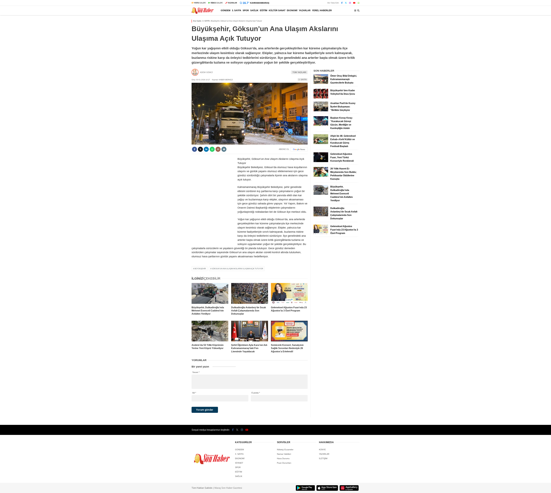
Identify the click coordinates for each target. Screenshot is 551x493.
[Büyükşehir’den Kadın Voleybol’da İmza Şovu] (321, 98)
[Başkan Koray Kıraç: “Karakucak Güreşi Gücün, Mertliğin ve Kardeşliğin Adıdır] (321, 125)
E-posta (256, 393)
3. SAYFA (236, 10)
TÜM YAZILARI (299, 72)
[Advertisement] (213, 200)
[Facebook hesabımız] (342, 3)
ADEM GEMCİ (206, 72)
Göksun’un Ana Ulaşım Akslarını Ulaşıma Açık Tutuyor (237, 269)
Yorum (195, 372)
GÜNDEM (225, 10)
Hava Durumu (283, 458)
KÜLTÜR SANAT (277, 10)
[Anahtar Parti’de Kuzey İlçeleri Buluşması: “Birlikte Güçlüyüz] (321, 110)
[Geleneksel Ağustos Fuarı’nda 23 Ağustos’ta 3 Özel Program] (289, 293)
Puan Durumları (284, 463)
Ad (194, 393)
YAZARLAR (305, 10)
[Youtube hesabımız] (354, 3)
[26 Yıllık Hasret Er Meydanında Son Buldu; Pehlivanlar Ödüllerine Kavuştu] (321, 176)
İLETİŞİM (323, 458)
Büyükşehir (200, 269)
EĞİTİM (263, 10)
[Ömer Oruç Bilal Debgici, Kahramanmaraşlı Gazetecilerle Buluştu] (321, 83)
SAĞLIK (254, 10)
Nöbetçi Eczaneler (285, 449)
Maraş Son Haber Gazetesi (228, 488)
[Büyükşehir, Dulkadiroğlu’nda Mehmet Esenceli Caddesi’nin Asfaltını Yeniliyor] (210, 293)
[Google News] (299, 149)
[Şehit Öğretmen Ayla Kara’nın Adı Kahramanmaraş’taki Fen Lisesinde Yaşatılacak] (249, 331)
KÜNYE (322, 449)
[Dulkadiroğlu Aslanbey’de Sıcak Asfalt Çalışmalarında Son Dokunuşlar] (249, 293)
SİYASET (239, 463)
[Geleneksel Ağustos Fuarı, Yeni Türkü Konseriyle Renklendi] (321, 161)
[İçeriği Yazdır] (223, 149)
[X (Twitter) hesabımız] (346, 3)
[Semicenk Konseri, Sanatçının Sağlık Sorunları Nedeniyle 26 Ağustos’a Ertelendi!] (289, 331)
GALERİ (200, 3)
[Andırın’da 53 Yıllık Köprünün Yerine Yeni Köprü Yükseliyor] (210, 331)
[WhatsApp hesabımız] (358, 3)
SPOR (246, 10)
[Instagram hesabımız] (350, 3)
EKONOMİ (292, 10)
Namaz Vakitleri (284, 454)
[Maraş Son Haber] (203, 13)
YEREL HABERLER (322, 10)
